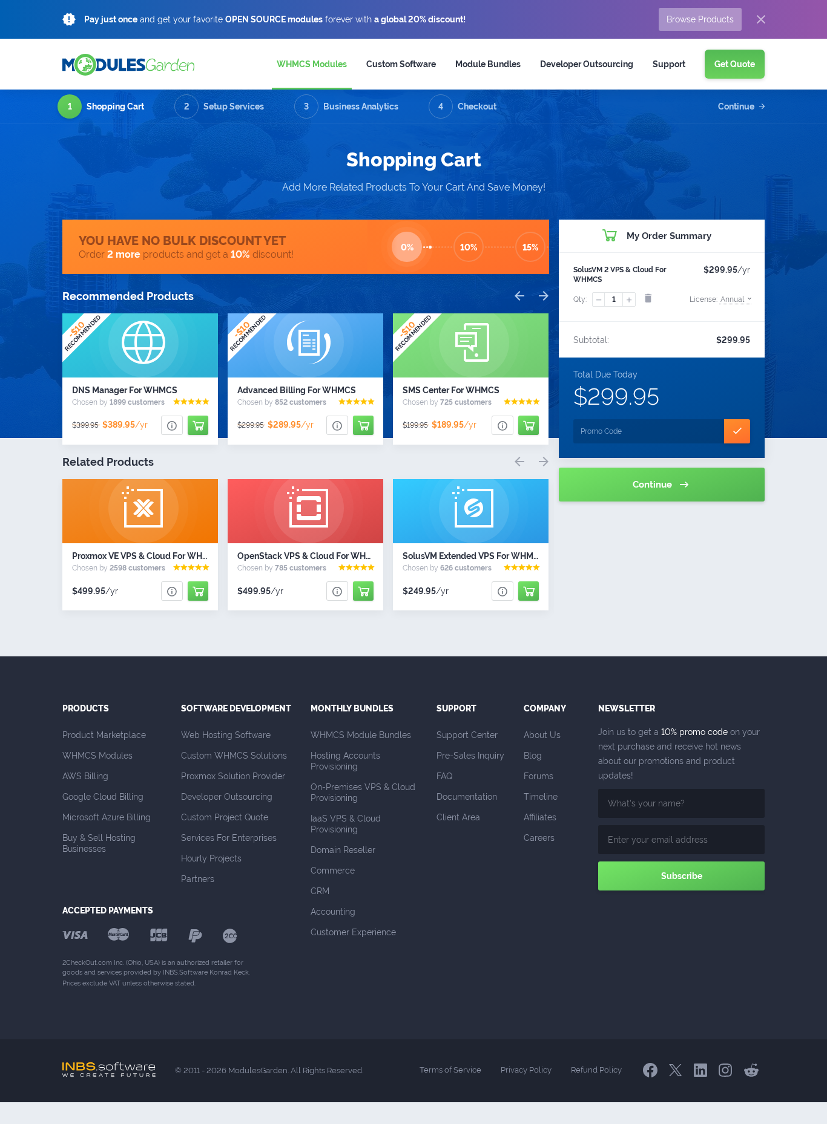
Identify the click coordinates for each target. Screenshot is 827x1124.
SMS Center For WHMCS (451, 390)
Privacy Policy (526, 1069)
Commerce (333, 870)
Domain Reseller (343, 850)
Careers (539, 838)
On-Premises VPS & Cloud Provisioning (364, 792)
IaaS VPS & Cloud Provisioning (347, 824)
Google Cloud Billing (102, 797)
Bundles (488, 64)
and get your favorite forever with (275, 19)
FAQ (444, 776)
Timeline (541, 797)
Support (669, 64)
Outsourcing (586, 64)
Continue (736, 106)
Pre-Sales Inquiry (470, 755)
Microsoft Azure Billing (106, 817)
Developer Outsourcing (226, 797)
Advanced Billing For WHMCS (296, 390)
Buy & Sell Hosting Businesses (100, 843)
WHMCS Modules (312, 64)
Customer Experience (353, 932)
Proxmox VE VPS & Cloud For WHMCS (146, 556)
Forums (538, 776)
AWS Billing (85, 776)
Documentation (467, 797)
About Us (542, 735)
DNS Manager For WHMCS (124, 390)
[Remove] (648, 298)
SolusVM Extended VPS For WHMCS (474, 556)
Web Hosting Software (226, 735)
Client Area (458, 817)
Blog (533, 755)
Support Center (467, 735)
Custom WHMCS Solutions (234, 755)
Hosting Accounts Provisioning (347, 761)
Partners (197, 879)
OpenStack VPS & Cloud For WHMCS (310, 556)
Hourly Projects (211, 858)
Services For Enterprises (229, 838)
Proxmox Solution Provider (233, 776)
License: (717, 299)
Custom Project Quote (224, 817)
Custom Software (401, 64)
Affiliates (540, 817)
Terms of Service (450, 1069)
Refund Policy (596, 1069)
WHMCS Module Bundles (361, 735)
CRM (320, 891)
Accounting (333, 912)
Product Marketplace (104, 735)
